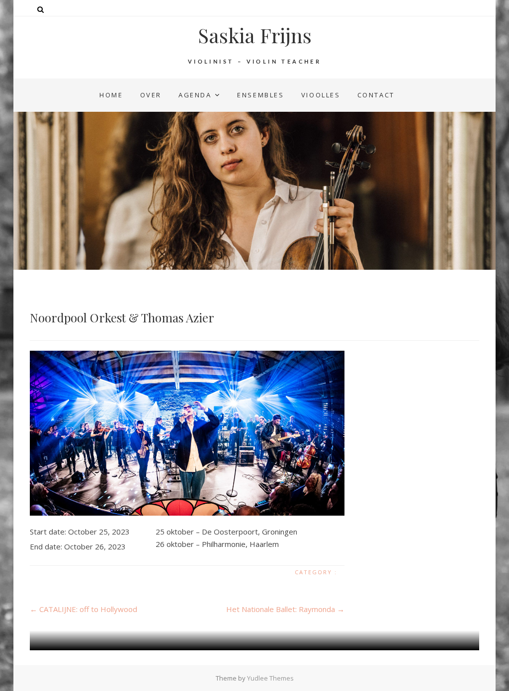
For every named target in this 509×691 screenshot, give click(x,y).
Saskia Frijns (255, 35)
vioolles (320, 94)
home (111, 94)
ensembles (260, 94)
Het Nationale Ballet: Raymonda (285, 609)
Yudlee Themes (270, 678)
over (151, 94)
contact (376, 94)
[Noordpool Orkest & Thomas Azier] (187, 433)
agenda (195, 94)
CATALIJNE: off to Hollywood (83, 609)
